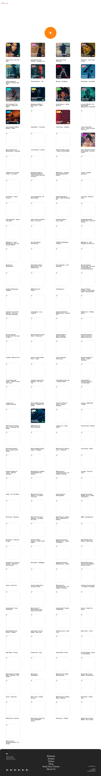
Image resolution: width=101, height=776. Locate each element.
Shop (51, 764)
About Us (51, 769)
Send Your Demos (51, 766)
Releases (51, 756)
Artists (51, 758)
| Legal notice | (91, 766)
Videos (51, 761)
